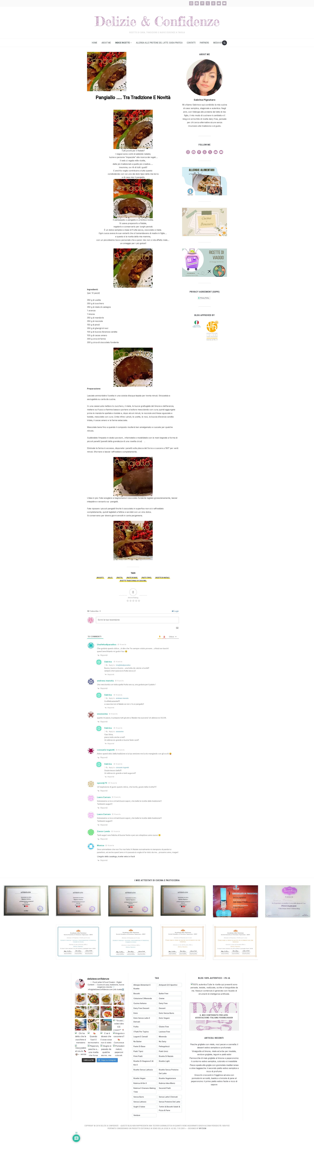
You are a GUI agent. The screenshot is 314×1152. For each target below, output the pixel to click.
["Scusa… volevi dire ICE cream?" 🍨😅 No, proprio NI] (119, 1025)
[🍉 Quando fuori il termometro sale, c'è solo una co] (93, 1037)
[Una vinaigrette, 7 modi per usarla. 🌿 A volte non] (106, 999)
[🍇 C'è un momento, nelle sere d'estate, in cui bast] (119, 1012)
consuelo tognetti (106, 750)
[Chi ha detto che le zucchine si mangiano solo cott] (80, 1037)
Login (176, 611)
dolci (110, 578)
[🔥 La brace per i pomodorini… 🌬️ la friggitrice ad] (106, 1012)
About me (106, 42)
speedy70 (102, 783)
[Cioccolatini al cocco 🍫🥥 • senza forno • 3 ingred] (80, 1050)
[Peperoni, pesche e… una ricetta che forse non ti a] (93, 1050)
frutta (119, 578)
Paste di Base (132, 578)
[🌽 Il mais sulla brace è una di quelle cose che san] (80, 1012)
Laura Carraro (104, 797)
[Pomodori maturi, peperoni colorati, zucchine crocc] (119, 1050)
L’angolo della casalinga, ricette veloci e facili (116, 856)
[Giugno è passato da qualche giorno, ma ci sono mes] (106, 1050)
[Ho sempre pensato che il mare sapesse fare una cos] (106, 1025)
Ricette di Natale (162, 578)
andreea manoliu (105, 681)
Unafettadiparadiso (106, 644)
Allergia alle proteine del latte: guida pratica (159, 42)
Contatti (191, 42)
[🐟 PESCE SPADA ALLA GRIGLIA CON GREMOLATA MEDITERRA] (93, 1012)
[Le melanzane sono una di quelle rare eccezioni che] (93, 1025)
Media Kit (217, 42)
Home (94, 42)
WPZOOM (202, 1128)
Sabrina (108, 662)
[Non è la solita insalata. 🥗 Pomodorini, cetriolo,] (93, 999)
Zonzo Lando (103, 831)
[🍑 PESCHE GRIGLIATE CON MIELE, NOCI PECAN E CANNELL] (80, 999)
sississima (102, 714)
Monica (100, 845)
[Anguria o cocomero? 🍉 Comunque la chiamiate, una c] (119, 1037)
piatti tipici (146, 578)
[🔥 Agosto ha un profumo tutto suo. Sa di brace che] (80, 1025)
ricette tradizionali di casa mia (133, 581)
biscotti (100, 578)
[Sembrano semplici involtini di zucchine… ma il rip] (119, 999)
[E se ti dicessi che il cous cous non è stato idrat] (106, 1037)
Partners (204, 42)
